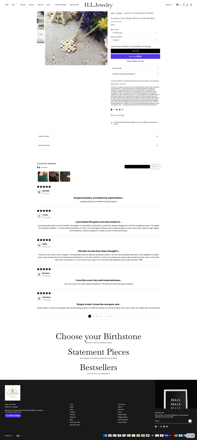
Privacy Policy (122, 422)
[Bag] (191, 5)
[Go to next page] (111, 316)
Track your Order (75, 422)
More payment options (135, 61)
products (119, 13)
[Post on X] (114, 110)
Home (112, 13)
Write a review (137, 166)
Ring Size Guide (75, 425)
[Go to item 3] (65, 176)
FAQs (119, 412)
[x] (158, 426)
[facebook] (156, 426)
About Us (73, 417)
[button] (122, 109)
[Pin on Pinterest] (117, 109)
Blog (71, 419)
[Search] (184, 5)
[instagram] (161, 426)
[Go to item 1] (43, 176)
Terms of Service (123, 419)
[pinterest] (167, 426)
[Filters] (153, 166)
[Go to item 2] (54, 176)
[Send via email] (120, 109)
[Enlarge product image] (76, 38)
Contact (72, 414)
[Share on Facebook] (111, 109)
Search (120, 407)
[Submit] (190, 421)
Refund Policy (122, 414)
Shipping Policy (122, 417)
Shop (71, 409)
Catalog (72, 412)
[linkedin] (164, 426)
